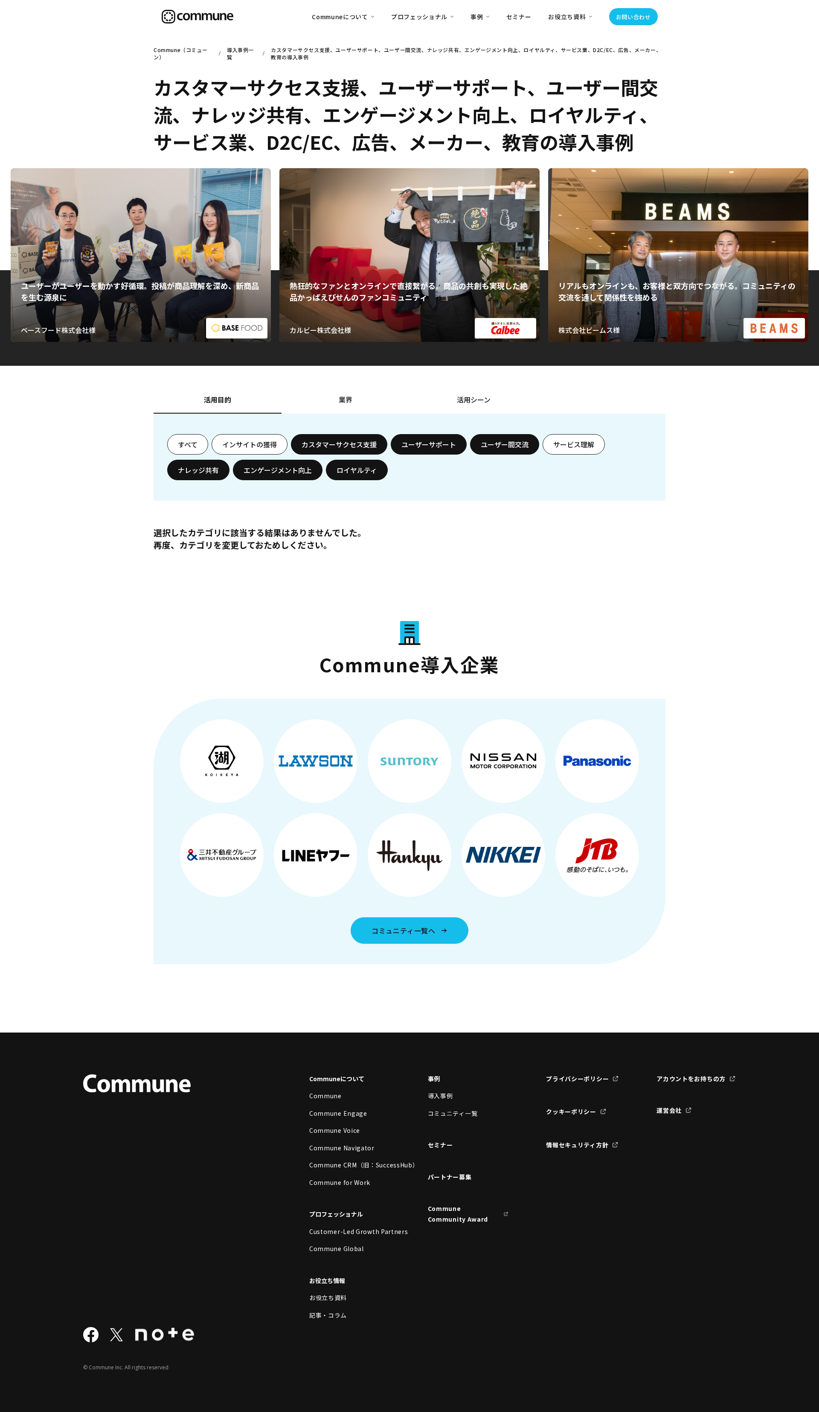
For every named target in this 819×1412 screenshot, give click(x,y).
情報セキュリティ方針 (577, 1145)
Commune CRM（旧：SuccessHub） (349, 1165)
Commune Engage (338, 1113)
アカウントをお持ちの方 (691, 1078)
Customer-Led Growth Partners (349, 1231)
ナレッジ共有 (198, 470)
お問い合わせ (633, 17)
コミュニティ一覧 (453, 1113)
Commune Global (336, 1248)
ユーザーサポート (428, 444)
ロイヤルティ (357, 470)
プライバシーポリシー (577, 1078)
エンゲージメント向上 (278, 470)
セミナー (518, 16)
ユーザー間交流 (505, 444)
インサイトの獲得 (249, 444)
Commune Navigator (342, 1148)
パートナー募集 (450, 1177)
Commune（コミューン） (180, 53)
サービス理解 (573, 444)
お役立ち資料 (328, 1297)
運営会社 (669, 1110)
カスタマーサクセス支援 (339, 444)
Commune (325, 1095)
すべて (187, 444)
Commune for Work (339, 1182)
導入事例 (440, 1095)
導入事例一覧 (240, 53)
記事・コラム (328, 1315)
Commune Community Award (458, 1213)
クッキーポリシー (571, 1111)
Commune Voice (334, 1130)
